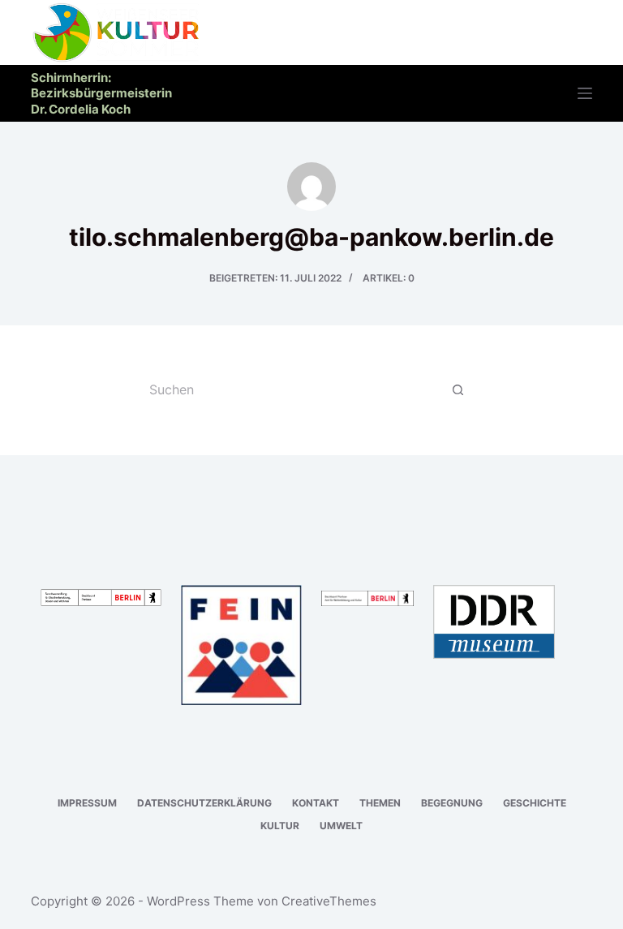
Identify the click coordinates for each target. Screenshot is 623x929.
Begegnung (452, 803)
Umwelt (341, 825)
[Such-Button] (457, 390)
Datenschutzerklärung (204, 803)
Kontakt (315, 803)
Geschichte (534, 803)
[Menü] (585, 93)
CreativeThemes (328, 901)
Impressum (87, 803)
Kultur (279, 825)
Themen (380, 803)
